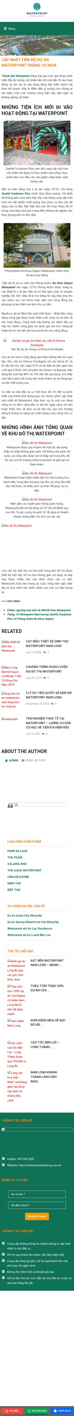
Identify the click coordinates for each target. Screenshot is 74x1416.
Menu (12, 28)
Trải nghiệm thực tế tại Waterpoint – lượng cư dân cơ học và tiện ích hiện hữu (48, 723)
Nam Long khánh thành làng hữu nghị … (44, 1077)
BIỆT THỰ (13, 890)
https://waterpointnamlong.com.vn (40, 1165)
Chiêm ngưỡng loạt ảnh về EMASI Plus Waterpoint (38, 610)
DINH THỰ (14, 883)
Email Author (35, 760)
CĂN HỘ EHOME (18, 877)
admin (13, 760)
